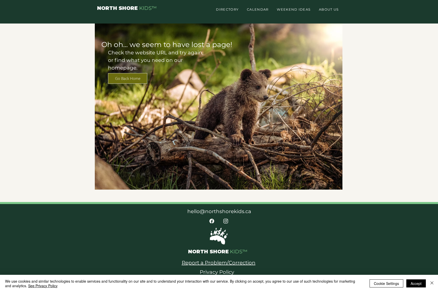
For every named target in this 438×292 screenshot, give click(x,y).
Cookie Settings (386, 283)
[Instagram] (226, 221)
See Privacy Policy (43, 285)
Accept (416, 283)
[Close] (432, 283)
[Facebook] (212, 221)
